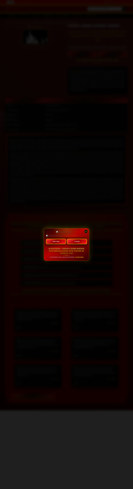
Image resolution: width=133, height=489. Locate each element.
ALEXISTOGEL (79, 257)
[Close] (86, 231)
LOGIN (77, 241)
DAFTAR (56, 241)
